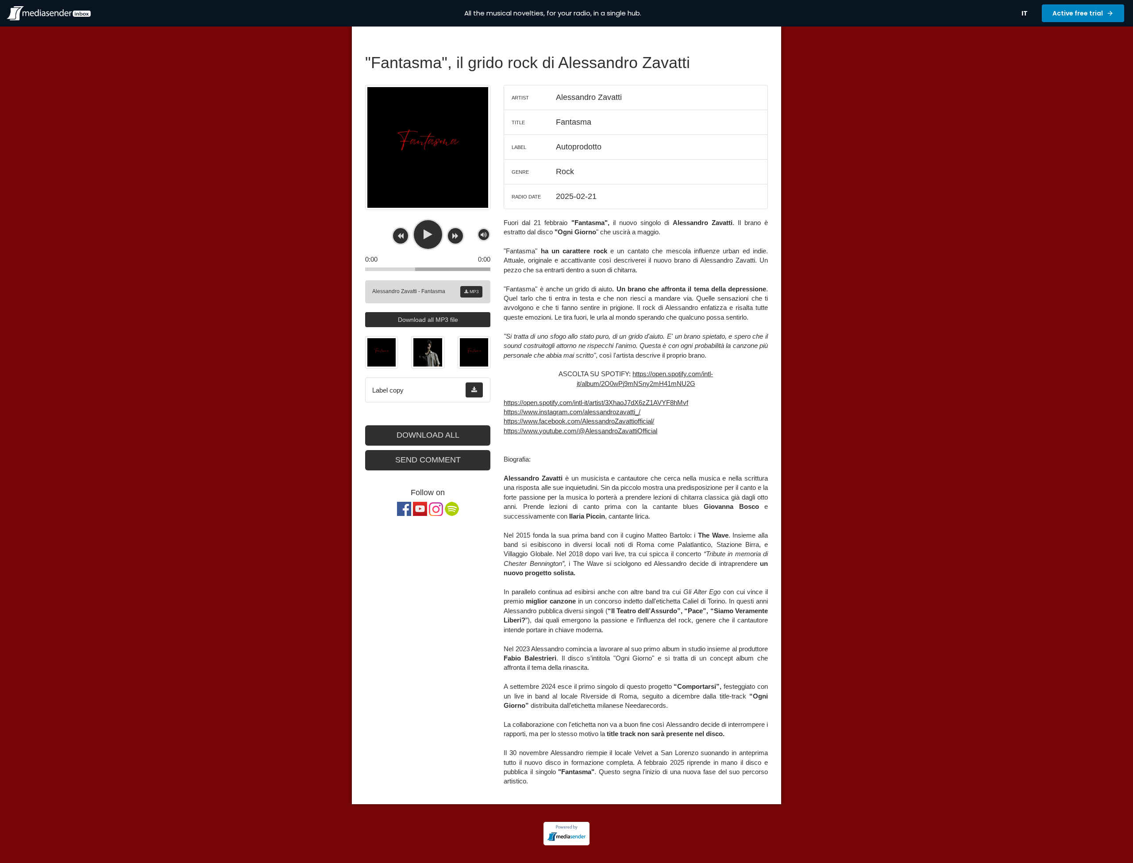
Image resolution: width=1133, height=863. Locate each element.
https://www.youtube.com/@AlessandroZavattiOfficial (580, 431)
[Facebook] (404, 509)
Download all (428, 435)
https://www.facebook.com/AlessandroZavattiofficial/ (579, 421)
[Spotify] (452, 509)
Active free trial (1077, 13)
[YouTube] (420, 509)
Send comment (428, 459)
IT (1024, 13)
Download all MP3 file (428, 319)
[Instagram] (436, 509)
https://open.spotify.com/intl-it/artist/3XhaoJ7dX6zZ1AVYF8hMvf (596, 402)
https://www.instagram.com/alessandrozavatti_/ (572, 412)
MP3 (473, 291)
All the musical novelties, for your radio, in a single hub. (552, 13)
